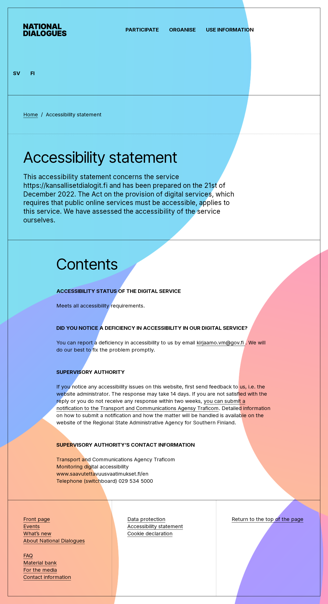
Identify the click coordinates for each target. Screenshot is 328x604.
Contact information (47, 577)
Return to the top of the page (267, 519)
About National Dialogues (54, 541)
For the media (40, 570)
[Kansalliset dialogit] (49, 29)
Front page (36, 519)
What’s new (37, 533)
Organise (182, 30)
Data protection (146, 519)
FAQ (28, 555)
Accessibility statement (155, 526)
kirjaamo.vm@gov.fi (221, 343)
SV (16, 73)
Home (30, 114)
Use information (230, 30)
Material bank (40, 563)
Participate (142, 30)
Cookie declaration (149, 533)
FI (32, 73)
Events (31, 526)
